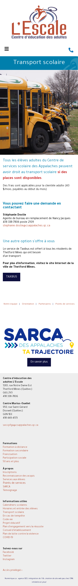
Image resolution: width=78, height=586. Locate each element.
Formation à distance (15, 447)
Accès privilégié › (12, 570)
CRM (71, 579)
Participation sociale (14, 458)
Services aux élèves (14, 479)
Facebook (8, 552)
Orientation (28, 304)
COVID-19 (8, 537)
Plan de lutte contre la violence (21, 534)
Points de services (14, 483)
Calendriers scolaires (15, 505)
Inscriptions (10, 472)
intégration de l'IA (36, 579)
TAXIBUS (11, 277)
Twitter (7, 556)
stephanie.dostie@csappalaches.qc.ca (26, 225)
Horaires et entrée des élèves (20, 509)
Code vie (8, 519)
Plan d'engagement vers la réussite (23, 527)
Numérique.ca (11, 579)
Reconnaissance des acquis (19, 476)
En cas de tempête (14, 516)
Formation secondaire (15, 451)
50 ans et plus (11, 461)
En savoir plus (39, 362)
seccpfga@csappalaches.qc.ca (20, 425)
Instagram (9, 559)
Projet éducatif (11, 523)
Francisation (10, 454)
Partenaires (45, 304)
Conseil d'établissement (17, 530)
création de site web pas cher (57, 579)
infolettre (36, 582)
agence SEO (22, 579)
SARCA (6, 487)
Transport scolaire (13, 512)
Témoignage (10, 490)
